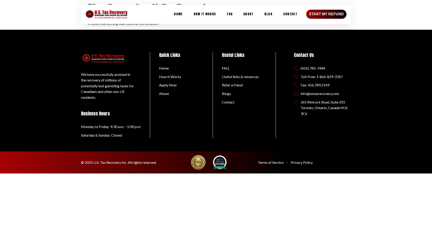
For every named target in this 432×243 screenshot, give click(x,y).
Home (178, 14)
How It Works (205, 14)
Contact (290, 14)
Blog (268, 14)
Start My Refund (326, 14)
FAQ (230, 14)
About (248, 14)
